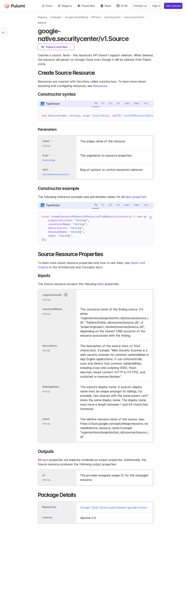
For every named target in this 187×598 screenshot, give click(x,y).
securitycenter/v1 (134, 17)
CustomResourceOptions (141, 115)
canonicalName (52, 309)
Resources (100, 86)
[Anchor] (132, 38)
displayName (50, 386)
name (45, 418)
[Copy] (150, 218)
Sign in (156, 5)
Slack (107, 5)
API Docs (96, 17)
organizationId (51, 294)
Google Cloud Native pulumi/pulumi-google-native (113, 507)
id (43, 475)
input (100, 284)
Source (42, 22)
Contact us (140, 5)
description (49, 345)
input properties (135, 197)
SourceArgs (101, 115)
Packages (56, 17)
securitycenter (112, 17)
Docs (49, 5)
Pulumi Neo (88, 5)
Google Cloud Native (76, 17)
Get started (173, 5)
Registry (67, 5)
